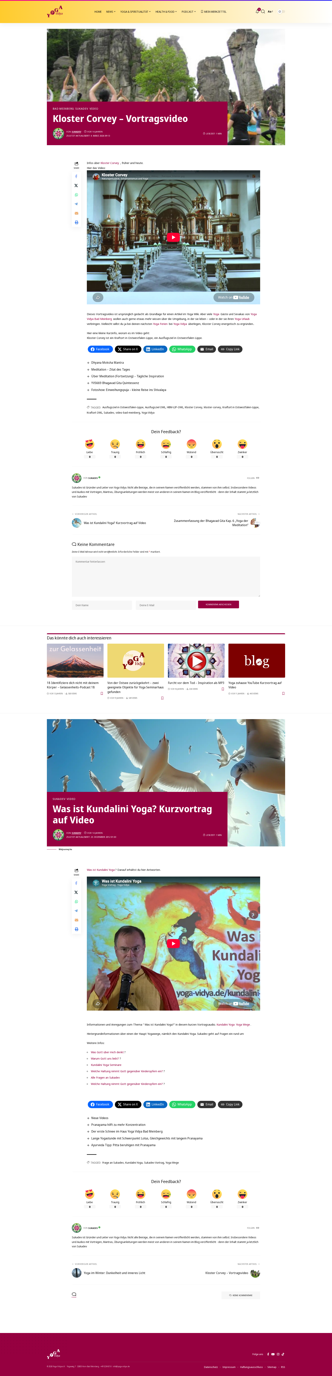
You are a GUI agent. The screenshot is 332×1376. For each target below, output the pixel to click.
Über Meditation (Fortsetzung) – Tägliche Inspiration (127, 376)
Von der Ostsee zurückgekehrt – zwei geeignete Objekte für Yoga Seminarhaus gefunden (135, 687)
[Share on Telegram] (76, 204)
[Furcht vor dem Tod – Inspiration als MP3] (196, 661)
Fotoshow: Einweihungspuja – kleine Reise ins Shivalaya (128, 390)
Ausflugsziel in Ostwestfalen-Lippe (123, 407)
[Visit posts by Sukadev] (58, 133)
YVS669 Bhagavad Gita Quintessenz (115, 383)
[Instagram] (278, 1354)
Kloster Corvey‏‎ (109, 163)
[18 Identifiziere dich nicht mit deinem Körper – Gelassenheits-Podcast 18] (75, 661)
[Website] (258, 478)
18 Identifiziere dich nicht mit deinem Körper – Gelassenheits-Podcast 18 (73, 685)
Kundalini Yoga (226, 1024)
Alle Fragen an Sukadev (105, 1077)
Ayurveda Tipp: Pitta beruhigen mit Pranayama (123, 1145)
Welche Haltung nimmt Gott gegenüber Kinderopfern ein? (127, 1071)
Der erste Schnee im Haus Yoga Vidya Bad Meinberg (127, 1131)
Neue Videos (99, 1118)
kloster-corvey (212, 407)
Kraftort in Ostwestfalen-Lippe (240, 407)
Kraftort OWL (94, 412)
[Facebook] (268, 1354)
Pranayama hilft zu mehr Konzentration (118, 1125)
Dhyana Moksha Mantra (107, 362)
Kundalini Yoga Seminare (106, 1065)
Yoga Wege (243, 1024)
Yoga (216, 314)
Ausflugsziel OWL (155, 407)
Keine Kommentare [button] (242, 1295)
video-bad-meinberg (128, 412)
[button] (263, 11)
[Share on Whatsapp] (76, 194)
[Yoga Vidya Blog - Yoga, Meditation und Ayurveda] (55, 11)
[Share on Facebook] (76, 176)
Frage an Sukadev (113, 1162)
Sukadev (81, 108)
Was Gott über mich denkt (107, 1052)
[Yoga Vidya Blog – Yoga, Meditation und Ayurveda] (53, 1354)
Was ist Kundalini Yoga (101, 870)
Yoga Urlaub (242, 319)
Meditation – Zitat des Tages (110, 369)
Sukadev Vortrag (154, 1162)
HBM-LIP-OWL (175, 407)
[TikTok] (283, 1354)
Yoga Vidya (180, 324)
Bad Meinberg (63, 108)
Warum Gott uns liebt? (105, 1058)
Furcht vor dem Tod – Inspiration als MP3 (196, 683)
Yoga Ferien (160, 324)
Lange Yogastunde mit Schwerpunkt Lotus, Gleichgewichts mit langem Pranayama (147, 1138)
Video (94, 108)
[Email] (76, 213)
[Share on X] (76, 185)
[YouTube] (273, 1354)
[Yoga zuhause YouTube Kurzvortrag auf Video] (256, 661)
